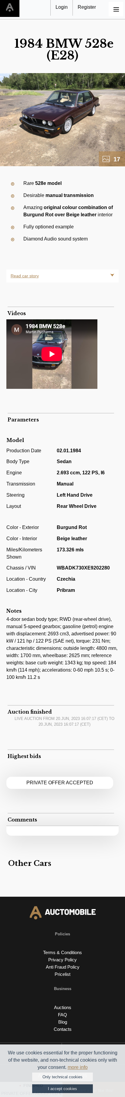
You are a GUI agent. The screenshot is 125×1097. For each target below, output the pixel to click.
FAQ (62, 1014)
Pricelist (62, 974)
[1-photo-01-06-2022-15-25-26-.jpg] (62, 119)
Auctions (62, 1007)
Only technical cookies (62, 1077)
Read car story (25, 275)
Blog (62, 1021)
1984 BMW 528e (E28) (64, 49)
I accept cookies (62, 1088)
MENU (116, 9)
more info (78, 1067)
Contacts (63, 1029)
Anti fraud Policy (62, 967)
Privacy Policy (62, 959)
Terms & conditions (62, 952)
